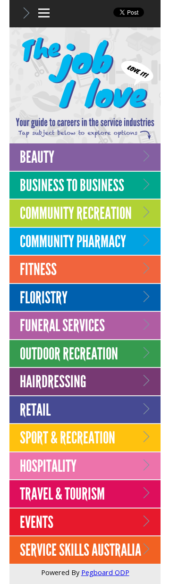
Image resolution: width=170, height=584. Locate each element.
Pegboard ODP (105, 572)
